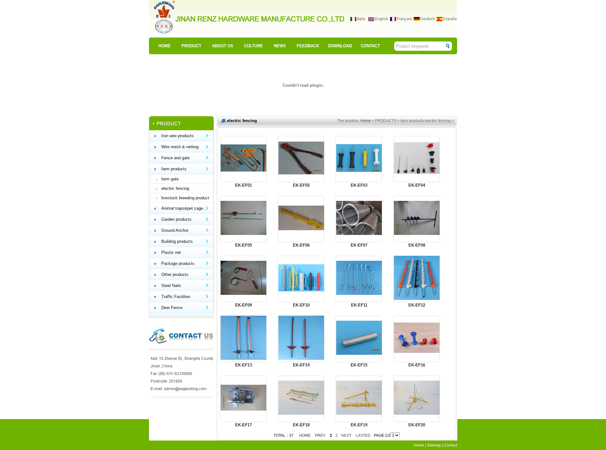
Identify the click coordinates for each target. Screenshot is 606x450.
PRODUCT (191, 46)
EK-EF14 (301, 365)
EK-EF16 (416, 365)
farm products (174, 169)
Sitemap (434, 445)
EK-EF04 (416, 185)
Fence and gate (175, 157)
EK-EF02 (301, 185)
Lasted (363, 435)
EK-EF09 (243, 305)
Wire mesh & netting (180, 146)
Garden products (176, 219)
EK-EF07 (359, 245)
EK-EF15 (359, 365)
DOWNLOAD (340, 46)
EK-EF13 (243, 365)
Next (346, 435)
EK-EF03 (359, 185)
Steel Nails (171, 285)
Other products (174, 274)
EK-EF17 (243, 425)
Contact (450, 445)
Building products (177, 241)
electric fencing (175, 188)
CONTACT (370, 46)
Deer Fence (171, 307)
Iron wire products (177, 135)
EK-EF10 (301, 305)
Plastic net (171, 252)
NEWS (280, 46)
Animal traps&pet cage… (184, 208)
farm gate (170, 179)
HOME (164, 46)
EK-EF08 (416, 245)
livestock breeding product (185, 198)
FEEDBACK (308, 46)
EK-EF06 (301, 245)
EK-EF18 (301, 425)
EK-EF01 (243, 185)
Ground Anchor (174, 230)
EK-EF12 (416, 305)
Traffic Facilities (176, 296)
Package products (177, 263)
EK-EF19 (359, 425)
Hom (418, 445)
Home (365, 121)
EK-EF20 (416, 425)
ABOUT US (222, 46)
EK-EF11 (359, 305)
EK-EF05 (243, 245)
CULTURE (253, 46)
